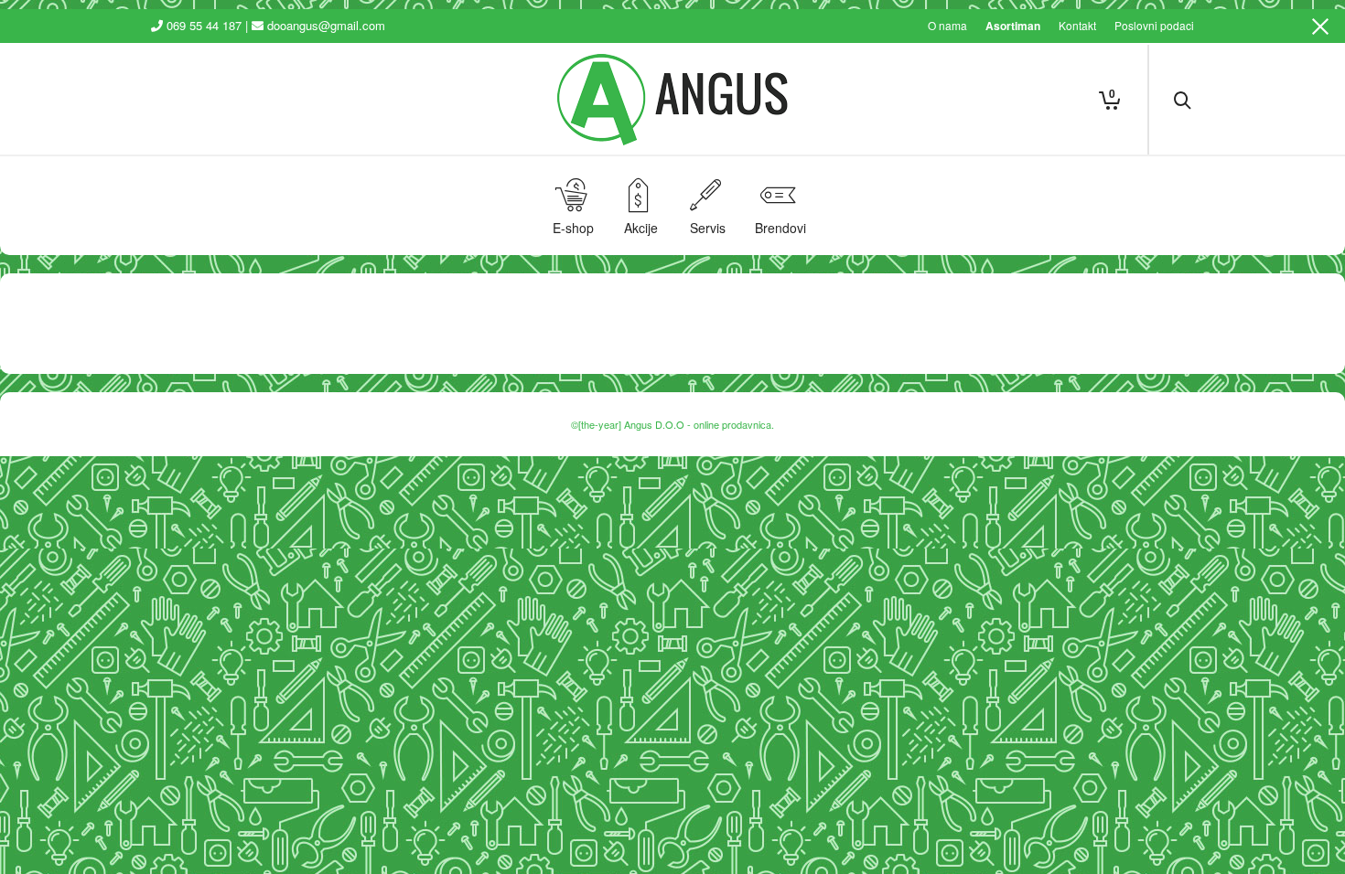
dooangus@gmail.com (326, 25)
